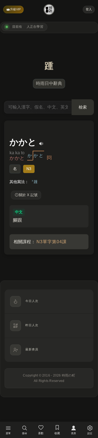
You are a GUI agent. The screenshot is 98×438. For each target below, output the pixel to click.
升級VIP (15, 9)
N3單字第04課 (51, 241)
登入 (89, 9)
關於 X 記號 (28, 195)
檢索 (83, 107)
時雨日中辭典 (49, 83)
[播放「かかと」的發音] (41, 143)
